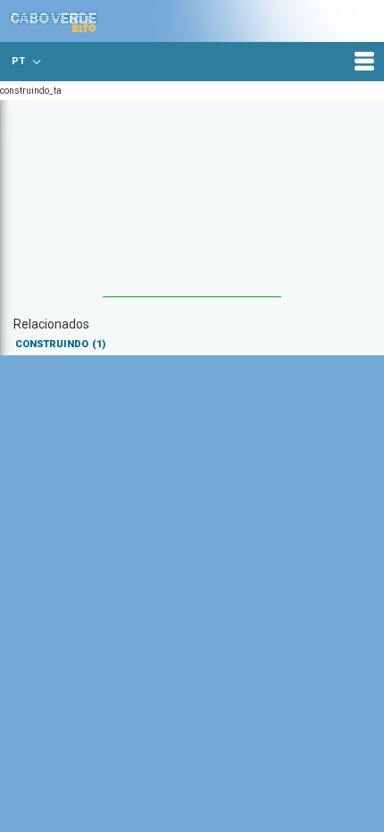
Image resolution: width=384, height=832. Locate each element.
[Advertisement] (192, 207)
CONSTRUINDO (60, 344)
